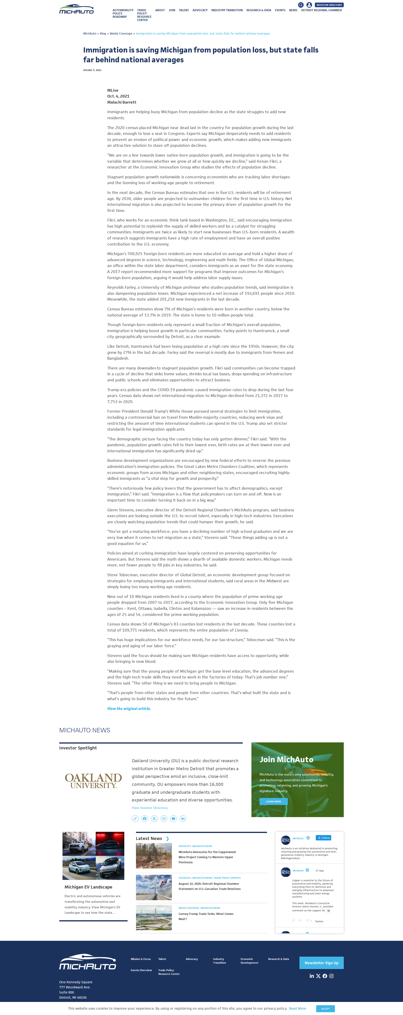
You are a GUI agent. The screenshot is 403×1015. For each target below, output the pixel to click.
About (160, 10)
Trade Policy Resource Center (144, 15)
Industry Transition (227, 10)
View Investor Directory (150, 808)
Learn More (273, 801)
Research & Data (259, 10)
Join (172, 10)
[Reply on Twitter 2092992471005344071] (294, 921)
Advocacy (200, 10)
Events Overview (141, 970)
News (293, 10)
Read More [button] (297, 1008)
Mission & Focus (141, 959)
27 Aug (319, 870)
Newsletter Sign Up (322, 962)
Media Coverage (189, 908)
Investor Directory (329, 5)
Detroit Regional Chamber (321, 10)
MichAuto (298, 870)
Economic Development (249, 960)
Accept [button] (325, 1008)
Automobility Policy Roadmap (123, 13)
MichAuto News (202, 846)
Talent (184, 10)
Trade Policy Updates (227, 877)
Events (280, 10)
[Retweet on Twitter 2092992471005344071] (301, 921)
